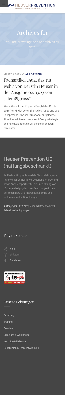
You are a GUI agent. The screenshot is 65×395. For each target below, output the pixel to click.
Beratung (9, 315)
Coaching (9, 328)
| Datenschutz (46, 206)
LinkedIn (15, 254)
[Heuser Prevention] (32, 7)
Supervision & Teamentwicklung (21, 347)
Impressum (31, 206)
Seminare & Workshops (16, 334)
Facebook (15, 260)
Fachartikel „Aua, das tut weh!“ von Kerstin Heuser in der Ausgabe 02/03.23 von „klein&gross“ (31, 89)
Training (8, 321)
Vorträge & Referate (15, 341)
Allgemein (33, 74)
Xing (12, 248)
